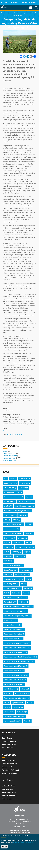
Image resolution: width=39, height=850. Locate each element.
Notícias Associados (10, 456)
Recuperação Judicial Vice (13, 684)
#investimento (9, 483)
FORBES (5, 430)
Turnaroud (21, 712)
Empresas (7, 547)
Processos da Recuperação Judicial (16, 616)
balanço (22, 515)
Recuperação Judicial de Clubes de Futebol (19, 657)
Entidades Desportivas (24, 547)
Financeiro (18, 556)
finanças (7, 556)
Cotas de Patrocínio (9, 764)
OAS (5, 593)
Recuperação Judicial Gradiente (15, 675)
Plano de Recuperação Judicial (14, 611)
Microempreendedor (11, 588)
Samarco (7, 693)
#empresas (23, 479)
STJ (5, 703)
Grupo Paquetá (9, 570)
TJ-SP (29, 703)
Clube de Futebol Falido (12, 524)
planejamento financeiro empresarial (17, 607)
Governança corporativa (12, 565)
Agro (28, 497)
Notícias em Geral (9, 458)
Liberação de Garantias (12, 579)
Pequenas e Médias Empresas (14, 597)
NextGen (27, 588)
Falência (15, 552)
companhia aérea (10, 529)
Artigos (5, 451)
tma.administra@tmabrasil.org (19, 832)
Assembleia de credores (23, 506)
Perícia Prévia (9, 602)
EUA (5, 552)
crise (5, 543)
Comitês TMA (7, 767)
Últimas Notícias (8, 786)
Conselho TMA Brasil (9, 741)
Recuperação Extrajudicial (13, 634)
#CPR (12, 479)
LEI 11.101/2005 (20, 575)
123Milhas (22, 488)
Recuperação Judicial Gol (12, 671)
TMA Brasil (16, 707)
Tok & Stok (8, 712)
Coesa (28, 524)
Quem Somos (7, 738)
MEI (22, 584)
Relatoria (24, 689)
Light (27, 579)
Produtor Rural (9, 620)
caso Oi (15, 520)
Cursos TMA (16, 543)
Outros (14, 593)
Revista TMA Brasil (9, 460)
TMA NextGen (7, 748)
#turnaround (9, 488)
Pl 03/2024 (22, 602)
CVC (27, 543)
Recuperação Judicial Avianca (14, 652)
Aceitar (4, 847)
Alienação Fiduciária (25, 501)
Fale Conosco (7, 799)
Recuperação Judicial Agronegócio (16, 643)
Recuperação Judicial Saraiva (14, 680)
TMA (6, 707)
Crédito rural (8, 538)
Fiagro (26, 552)
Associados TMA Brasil (10, 770)
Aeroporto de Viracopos (12, 497)
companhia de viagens (12, 533)
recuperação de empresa (13, 629)
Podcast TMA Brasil (9, 796)
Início (3, 13)
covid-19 (28, 533)
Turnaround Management (13, 716)
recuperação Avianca (11, 625)
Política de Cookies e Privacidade (23, 843)
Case (6, 520)
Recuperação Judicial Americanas (15, 648)
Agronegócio (8, 501)
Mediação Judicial (10, 584)
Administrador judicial (12, 492)
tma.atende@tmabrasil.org (19, 830)
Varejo (26, 721)
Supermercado (17, 703)
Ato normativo (9, 515)
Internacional (24, 570)
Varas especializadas (11, 721)
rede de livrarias (10, 689)
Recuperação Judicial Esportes (14, 666)
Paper (25, 593)
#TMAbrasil (24, 483)
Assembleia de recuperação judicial (16, 511)
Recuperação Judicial (14, 434)
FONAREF (7, 561)
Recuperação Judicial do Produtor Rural (18, 661)
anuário (7, 506)
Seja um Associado (9, 760)
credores (21, 538)
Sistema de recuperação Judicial (15, 698)
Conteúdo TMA (8, 453)
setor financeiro (21, 693)
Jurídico (6, 575)
